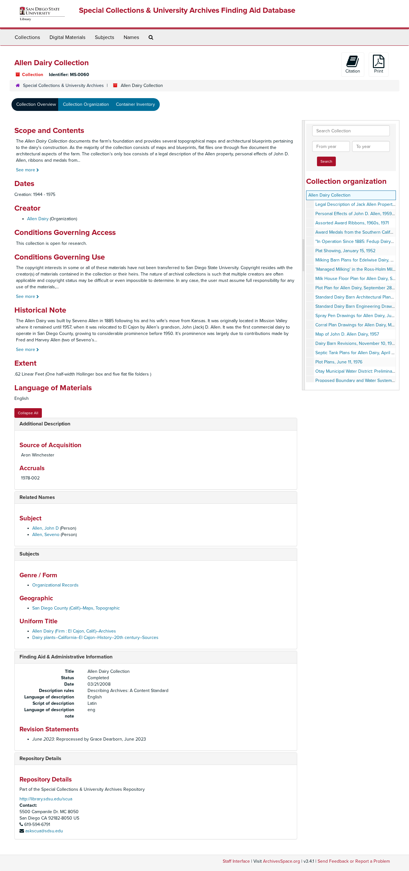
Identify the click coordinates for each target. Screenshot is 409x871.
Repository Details (40, 758)
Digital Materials (67, 37)
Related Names (37, 497)
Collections (27, 37)
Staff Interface (236, 861)
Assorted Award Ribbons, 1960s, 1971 (352, 223)
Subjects (104, 37)
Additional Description (44, 424)
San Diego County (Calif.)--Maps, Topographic (76, 608)
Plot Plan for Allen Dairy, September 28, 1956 (359, 288)
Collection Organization (86, 104)
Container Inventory (135, 104)
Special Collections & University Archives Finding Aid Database (187, 10)
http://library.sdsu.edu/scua (45, 799)
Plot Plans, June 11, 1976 (338, 362)
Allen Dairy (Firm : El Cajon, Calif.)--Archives (74, 631)
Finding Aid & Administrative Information (65, 657)
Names (131, 37)
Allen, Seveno (45, 534)
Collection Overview (36, 104)
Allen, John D (45, 528)
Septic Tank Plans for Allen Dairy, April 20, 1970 (361, 352)
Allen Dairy (38, 219)
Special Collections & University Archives (63, 85)
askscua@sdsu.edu (44, 831)
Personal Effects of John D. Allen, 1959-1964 (358, 213)
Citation (352, 71)
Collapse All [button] (28, 413)
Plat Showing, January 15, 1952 (345, 250)
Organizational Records (55, 585)
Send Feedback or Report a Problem (354, 861)
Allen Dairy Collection (329, 195)
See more (26, 170)
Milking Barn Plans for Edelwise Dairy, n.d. (356, 260)
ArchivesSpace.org (281, 861)
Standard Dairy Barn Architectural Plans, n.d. (358, 297)
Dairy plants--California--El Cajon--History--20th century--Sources (95, 637)
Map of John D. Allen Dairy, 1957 (347, 334)
